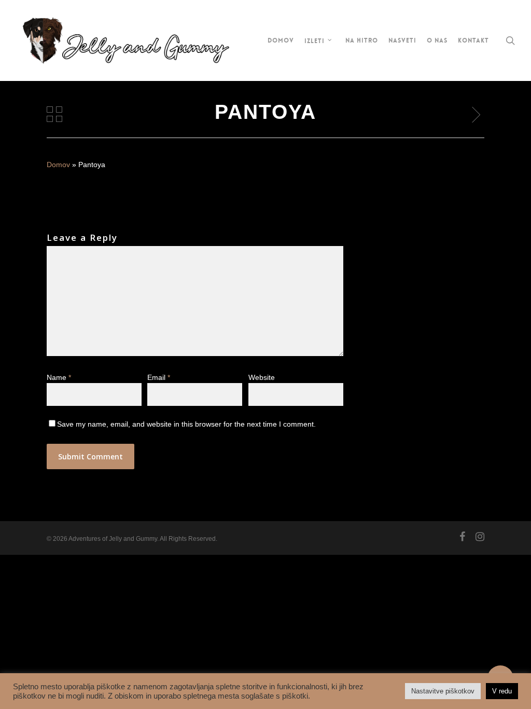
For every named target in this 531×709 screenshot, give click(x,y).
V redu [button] (502, 691)
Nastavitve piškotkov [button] (442, 691)
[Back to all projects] (54, 114)
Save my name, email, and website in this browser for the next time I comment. (186, 424)
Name (59, 377)
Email (158, 377)
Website (261, 377)
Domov (58, 164)
